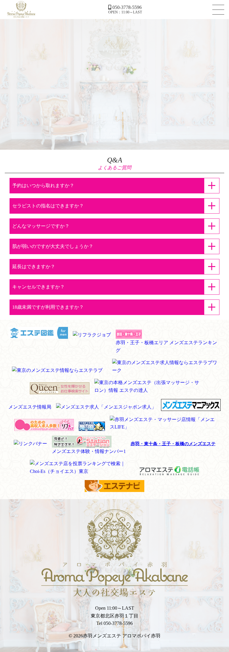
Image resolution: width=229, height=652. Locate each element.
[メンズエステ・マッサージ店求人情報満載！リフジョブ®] (44, 426)
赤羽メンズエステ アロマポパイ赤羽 (21, 9)
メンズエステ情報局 (29, 406)
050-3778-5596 (127, 7)
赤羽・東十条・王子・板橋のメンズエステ (173, 443)
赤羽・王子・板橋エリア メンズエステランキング (166, 346)
